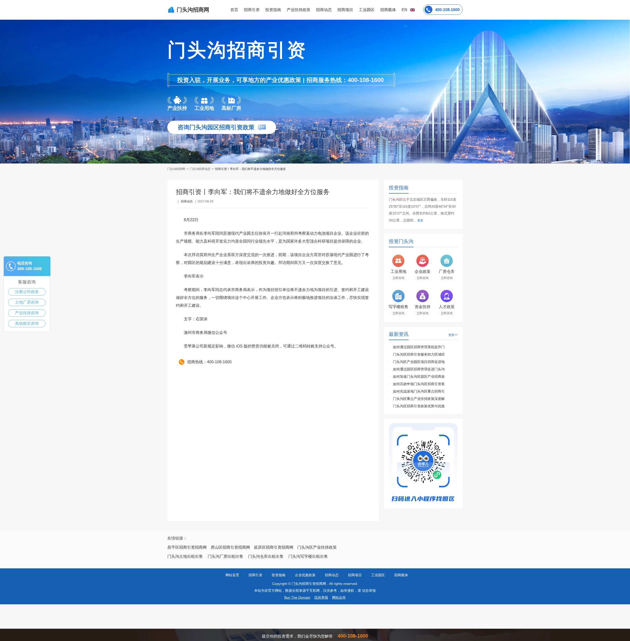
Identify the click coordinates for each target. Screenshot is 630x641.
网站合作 (339, 597)
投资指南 (273, 10)
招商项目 (345, 10)
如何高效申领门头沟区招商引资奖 (419, 384)
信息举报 (321, 597)
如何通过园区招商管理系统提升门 (419, 347)
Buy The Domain (297, 597)
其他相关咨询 (27, 323)
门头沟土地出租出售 (185, 556)
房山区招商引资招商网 (230, 547)
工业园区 (367, 10)
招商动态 (324, 10)
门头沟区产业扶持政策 (317, 547)
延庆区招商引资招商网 (273, 547)
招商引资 (252, 10)
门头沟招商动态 (200, 169)
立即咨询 (398, 278)
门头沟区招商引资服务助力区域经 (419, 354)
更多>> (453, 335)
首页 (234, 10)
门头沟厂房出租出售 (225, 556)
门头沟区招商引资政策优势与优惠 (419, 406)
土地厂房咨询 (27, 302)
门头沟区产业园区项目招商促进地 (419, 362)
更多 (420, 220)
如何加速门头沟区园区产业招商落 (419, 376)
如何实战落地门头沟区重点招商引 (419, 391)
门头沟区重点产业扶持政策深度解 (419, 399)
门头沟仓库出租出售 (266, 556)
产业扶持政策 (298, 10)
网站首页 (232, 575)
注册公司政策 (27, 292)
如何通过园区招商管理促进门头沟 (419, 369)
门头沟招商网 (176, 169)
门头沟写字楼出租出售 (308, 556)
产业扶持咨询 (27, 313)
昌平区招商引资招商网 (187, 547)
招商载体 (401, 575)
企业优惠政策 (305, 575)
